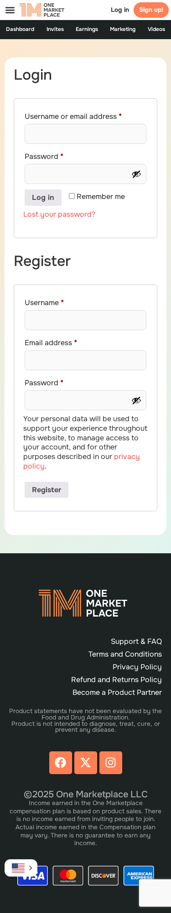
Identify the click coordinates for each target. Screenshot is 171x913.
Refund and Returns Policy (116, 679)
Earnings (87, 29)
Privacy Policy (137, 667)
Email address (66, 341)
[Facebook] (60, 762)
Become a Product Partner (117, 692)
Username (59, 301)
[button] (9, 9)
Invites (55, 29)
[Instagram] (110, 762)
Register (46, 490)
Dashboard (20, 29)
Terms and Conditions (125, 654)
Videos (156, 29)
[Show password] (136, 174)
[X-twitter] (85, 762)
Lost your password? (59, 214)
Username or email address (85, 115)
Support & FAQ (136, 641)
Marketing (122, 29)
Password (59, 155)
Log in (120, 10)
